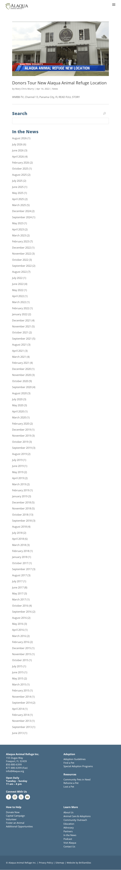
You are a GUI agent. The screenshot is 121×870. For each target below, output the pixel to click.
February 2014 (20, 715)
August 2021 (19, 344)
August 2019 (19, 454)
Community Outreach (75, 819)
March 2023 (19, 235)
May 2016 (17, 624)
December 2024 (21, 211)
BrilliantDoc (85, 862)
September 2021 (22, 338)
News (55, 88)
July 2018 (17, 533)
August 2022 (19, 272)
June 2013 (18, 733)
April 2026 (18, 156)
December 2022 (21, 247)
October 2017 (20, 563)
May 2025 (17, 193)
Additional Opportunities (19, 826)
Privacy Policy (46, 862)
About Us (68, 812)
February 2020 (20, 423)
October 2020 (20, 381)
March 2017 (19, 599)
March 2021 (19, 357)
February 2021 (20, 363)
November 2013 (21, 721)
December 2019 (21, 429)
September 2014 (22, 702)
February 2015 (20, 690)
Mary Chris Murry (24, 88)
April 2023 (18, 229)
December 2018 (21, 502)
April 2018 (18, 539)
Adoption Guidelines (74, 759)
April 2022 (18, 296)
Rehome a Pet (70, 783)
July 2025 (17, 181)
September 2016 (22, 611)
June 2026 (18, 150)
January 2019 (19, 496)
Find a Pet (68, 762)
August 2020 (19, 393)
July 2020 (17, 399)
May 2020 (17, 405)
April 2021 (18, 351)
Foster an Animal (15, 822)
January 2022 (19, 314)
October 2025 (20, 168)
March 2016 (19, 636)
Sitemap (59, 862)
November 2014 (21, 696)
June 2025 (18, 187)
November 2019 (21, 435)
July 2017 (17, 581)
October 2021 (20, 332)
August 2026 (19, 138)
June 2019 (18, 466)
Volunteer (11, 819)
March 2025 (19, 205)
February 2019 (20, 490)
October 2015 (20, 660)
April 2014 (18, 709)
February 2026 (20, 162)
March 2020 (19, 417)
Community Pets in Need (76, 779)
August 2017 (19, 575)
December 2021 (21, 320)
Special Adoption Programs (78, 766)
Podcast (67, 838)
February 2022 (20, 308)
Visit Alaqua (69, 842)
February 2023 (20, 241)
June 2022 (18, 284)
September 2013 (22, 727)
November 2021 (21, 326)
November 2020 (21, 375)
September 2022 (22, 266)
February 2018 (20, 551)
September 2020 (22, 387)
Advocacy (68, 827)
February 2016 (20, 642)
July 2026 (17, 144)
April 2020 (18, 411)
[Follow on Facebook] (8, 797)
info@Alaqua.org (15, 771)
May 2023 (17, 223)
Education (68, 823)
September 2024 (22, 217)
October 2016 (20, 605)
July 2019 (17, 460)
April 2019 (18, 478)
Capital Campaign (15, 815)
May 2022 (17, 290)
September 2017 (22, 569)
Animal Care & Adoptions (77, 816)
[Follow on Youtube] (27, 797)
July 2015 (17, 666)
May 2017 (17, 593)
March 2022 (19, 302)
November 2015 (21, 654)
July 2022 (17, 278)
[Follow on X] (21, 797)
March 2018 (19, 545)
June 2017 (18, 587)
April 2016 (18, 630)
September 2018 (22, 520)
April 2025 (18, 199)
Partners (68, 831)
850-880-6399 (14, 764)
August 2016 (19, 618)
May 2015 (17, 678)
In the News (69, 835)
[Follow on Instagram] (14, 797)
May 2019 (17, 472)
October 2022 (20, 260)
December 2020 (21, 369)
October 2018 (20, 514)
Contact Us (69, 846)
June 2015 (18, 672)
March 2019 (19, 484)
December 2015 (21, 648)
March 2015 (19, 684)
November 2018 (21, 508)
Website (71, 862)
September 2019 (22, 448)
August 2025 (19, 174)
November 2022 (21, 253)
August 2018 (19, 526)
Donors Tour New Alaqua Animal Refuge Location (59, 83)
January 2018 (19, 557)
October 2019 (20, 442)
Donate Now (13, 812)
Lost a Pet (68, 786)
